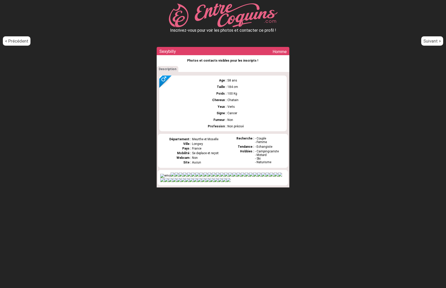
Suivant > (432, 41)
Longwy (197, 144)
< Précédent (16, 41)
